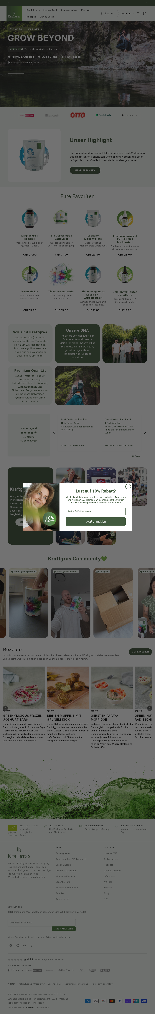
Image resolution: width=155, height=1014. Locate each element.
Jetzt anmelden (96, 521)
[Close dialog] (128, 486)
